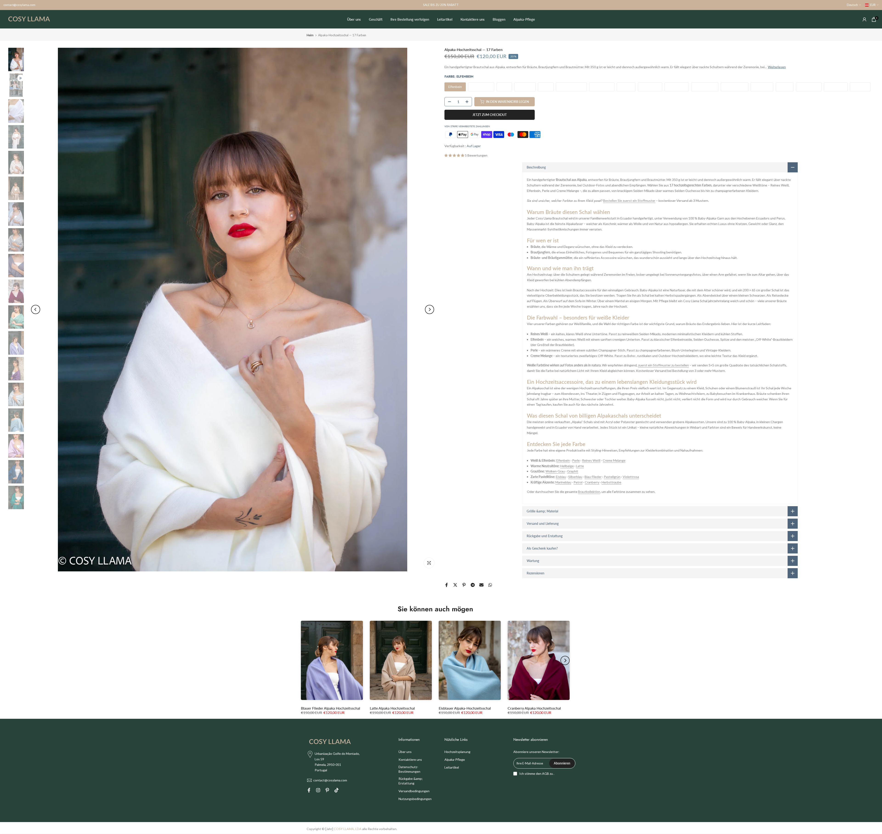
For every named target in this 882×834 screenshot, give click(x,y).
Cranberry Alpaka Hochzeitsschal (534, 708)
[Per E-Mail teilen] (481, 585)
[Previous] (35, 309)
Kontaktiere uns (473, 19)
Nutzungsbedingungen (415, 799)
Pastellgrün (612, 477)
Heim (310, 35)
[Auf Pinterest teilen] (464, 585)
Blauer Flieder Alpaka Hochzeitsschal (330, 708)
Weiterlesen (777, 67)
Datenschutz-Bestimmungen (409, 769)
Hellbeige (567, 466)
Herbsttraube (611, 482)
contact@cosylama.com (19, 5)
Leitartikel (444, 19)
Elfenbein (563, 460)
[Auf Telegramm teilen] (473, 585)
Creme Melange (614, 460)
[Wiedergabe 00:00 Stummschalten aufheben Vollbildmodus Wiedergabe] (233, 309)
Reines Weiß (591, 460)
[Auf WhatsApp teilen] (490, 585)
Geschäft (375, 19)
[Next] (429, 309)
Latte (580, 466)
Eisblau (561, 477)
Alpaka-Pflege (524, 19)
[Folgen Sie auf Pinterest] (327, 791)
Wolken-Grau (555, 471)
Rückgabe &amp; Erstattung (411, 781)
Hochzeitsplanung (457, 752)
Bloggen (499, 19)
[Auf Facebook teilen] (446, 585)
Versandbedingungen (414, 791)
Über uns (354, 19)
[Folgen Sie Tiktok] (336, 791)
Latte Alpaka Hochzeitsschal (392, 708)
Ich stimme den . (536, 773)
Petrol (578, 482)
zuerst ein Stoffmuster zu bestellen (663, 365)
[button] (454, 155)
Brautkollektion (589, 492)
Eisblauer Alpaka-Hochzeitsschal (465, 708)
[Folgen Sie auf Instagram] (318, 791)
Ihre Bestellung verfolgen (409, 19)
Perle (576, 460)
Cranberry (592, 482)
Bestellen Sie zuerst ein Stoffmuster (629, 200)
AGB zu (547, 773)
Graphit (572, 471)
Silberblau (575, 477)
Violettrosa (631, 477)
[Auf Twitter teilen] (455, 585)
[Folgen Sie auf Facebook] (309, 791)
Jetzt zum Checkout (489, 115)
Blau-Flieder (593, 477)
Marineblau (563, 482)
